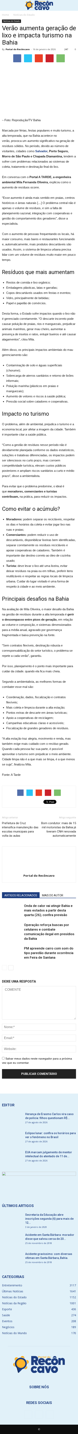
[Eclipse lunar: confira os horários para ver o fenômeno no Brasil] (12, 1138)
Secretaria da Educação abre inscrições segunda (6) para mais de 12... (49, 1218)
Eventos (7, 1321)
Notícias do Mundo (14, 1333)
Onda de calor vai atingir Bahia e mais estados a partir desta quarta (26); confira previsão (48, 910)
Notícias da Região (14, 1303)
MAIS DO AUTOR (52, 895)
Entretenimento (12, 1285)
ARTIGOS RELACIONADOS (20, 895)
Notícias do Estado (11, 21)
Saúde (6, 1315)
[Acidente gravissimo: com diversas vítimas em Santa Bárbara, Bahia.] (12, 1259)
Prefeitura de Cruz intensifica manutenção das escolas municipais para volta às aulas (20, 829)
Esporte (7, 1309)
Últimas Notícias (12, 1291)
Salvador (41, 151)
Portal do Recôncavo (18, 49)
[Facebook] (28, 1415)
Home (5, 15)
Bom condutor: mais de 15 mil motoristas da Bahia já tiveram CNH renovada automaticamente (58, 829)
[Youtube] (50, 1415)
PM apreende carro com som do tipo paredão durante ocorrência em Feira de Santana (48, 952)
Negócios (8, 1327)
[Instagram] (39, 1415)
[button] (72, 5)
